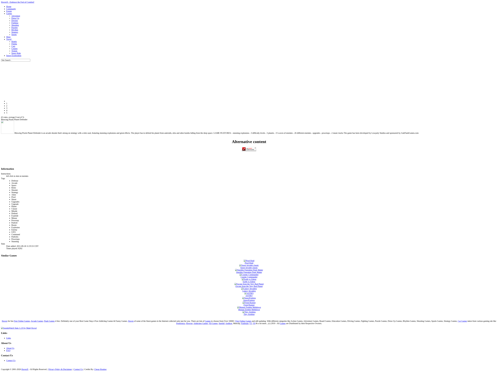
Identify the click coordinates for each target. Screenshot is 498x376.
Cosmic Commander (249, 277)
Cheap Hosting (100, 369)
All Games (213, 323)
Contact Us (10, 360)
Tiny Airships (249, 314)
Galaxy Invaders (249, 291)
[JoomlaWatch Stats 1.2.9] (19, 328)
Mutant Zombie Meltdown (249, 310)
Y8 (254, 323)
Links (8, 338)
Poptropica (180, 323)
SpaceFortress (249, 300)
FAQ (8, 350)
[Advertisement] (249, 80)
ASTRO (249, 296)
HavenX (24, 369)
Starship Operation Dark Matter (249, 272)
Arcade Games (37, 321)
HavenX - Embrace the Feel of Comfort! (17, 2)
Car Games (462, 321)
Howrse (189, 323)
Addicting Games (200, 323)
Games (208, 321)
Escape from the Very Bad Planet (249, 286)
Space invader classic (249, 268)
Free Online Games (22, 321)
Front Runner (249, 305)
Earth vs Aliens (249, 282)
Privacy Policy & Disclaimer (60, 369)
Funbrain (244, 323)
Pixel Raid (249, 263)
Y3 (250, 323)
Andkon (228, 323)
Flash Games (49, 321)
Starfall (221, 323)
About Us (10, 348)
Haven (4, 321)
